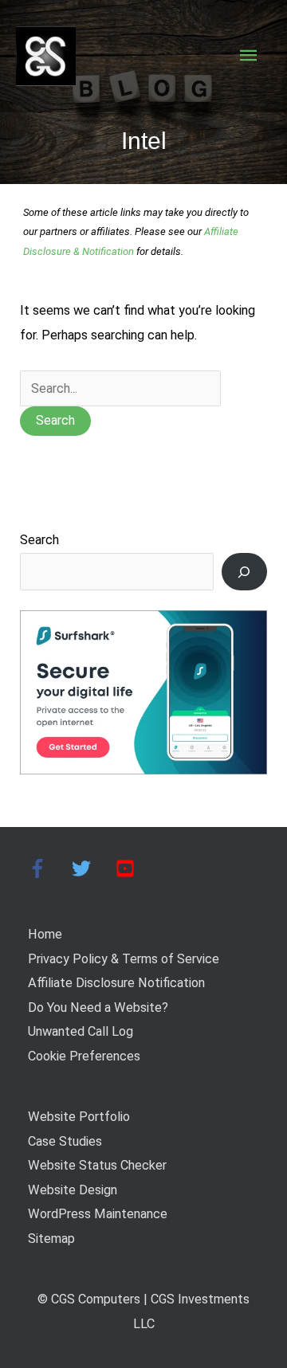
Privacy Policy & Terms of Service (123, 958)
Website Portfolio (79, 1116)
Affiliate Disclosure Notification (116, 982)
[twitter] (92, 868)
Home (45, 934)
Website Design (72, 1189)
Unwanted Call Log (80, 1031)
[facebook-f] (48, 868)
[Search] (244, 571)
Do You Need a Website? (98, 1007)
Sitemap (51, 1238)
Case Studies (65, 1141)
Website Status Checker (97, 1165)
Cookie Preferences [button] (84, 1056)
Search (39, 539)
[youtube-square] (128, 868)
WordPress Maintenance (97, 1213)
